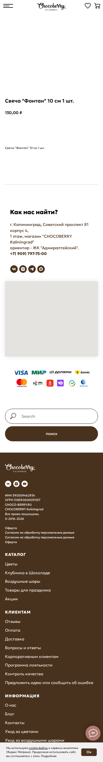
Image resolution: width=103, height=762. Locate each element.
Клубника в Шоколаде (27, 572)
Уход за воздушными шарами (34, 740)
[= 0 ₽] (97, 6)
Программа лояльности (28, 664)
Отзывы (12, 621)
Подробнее (48, 756)
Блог (9, 713)
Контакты (14, 722)
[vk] (14, 269)
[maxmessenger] (41, 269)
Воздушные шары (22, 581)
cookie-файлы (38, 748)
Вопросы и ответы (23, 647)
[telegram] (32, 269)
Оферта (11, 528)
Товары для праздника (28, 589)
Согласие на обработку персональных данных (39, 532)
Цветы (11, 563)
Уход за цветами (21, 731)
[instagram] (23, 269)
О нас (10, 705)
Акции (11, 598)
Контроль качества (24, 673)
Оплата (12, 630)
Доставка (14, 638)
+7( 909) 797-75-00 (28, 253)
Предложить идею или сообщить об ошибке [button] (49, 682)
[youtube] (25, 484)
